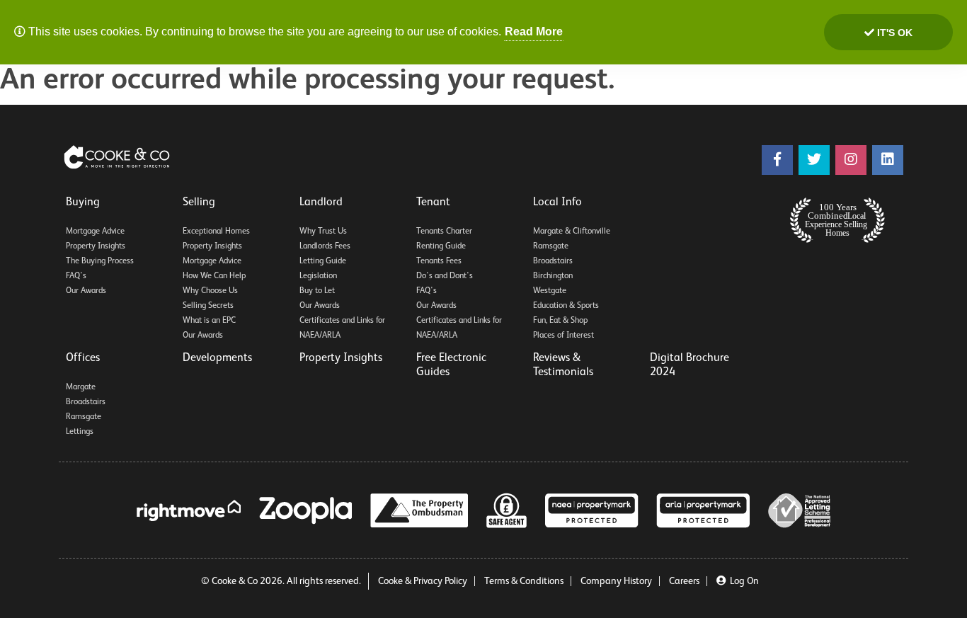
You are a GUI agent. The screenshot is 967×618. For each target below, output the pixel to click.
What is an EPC (209, 320)
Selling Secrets (208, 306)
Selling (199, 202)
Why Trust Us (323, 231)
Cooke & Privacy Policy (422, 581)
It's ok (893, 32)
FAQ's (76, 276)
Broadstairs (553, 261)
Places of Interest (563, 335)
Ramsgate (550, 246)
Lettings (79, 432)
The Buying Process (100, 261)
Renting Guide (441, 246)
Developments (217, 358)
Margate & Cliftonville (571, 231)
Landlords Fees (324, 246)
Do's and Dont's (444, 276)
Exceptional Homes (216, 231)
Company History (616, 581)
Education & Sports (566, 306)
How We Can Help (214, 276)
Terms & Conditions (523, 581)
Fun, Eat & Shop (560, 320)
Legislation (318, 276)
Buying (83, 202)
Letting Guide (322, 261)
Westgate (549, 291)
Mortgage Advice (95, 231)
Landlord (321, 202)
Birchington (553, 276)
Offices (83, 358)
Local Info (557, 202)
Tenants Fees (439, 261)
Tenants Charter (444, 231)
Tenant (433, 202)
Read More (534, 31)
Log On (744, 581)
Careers (684, 581)
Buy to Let (317, 291)
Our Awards (86, 291)
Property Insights (95, 246)
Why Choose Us (210, 291)
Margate (81, 387)
